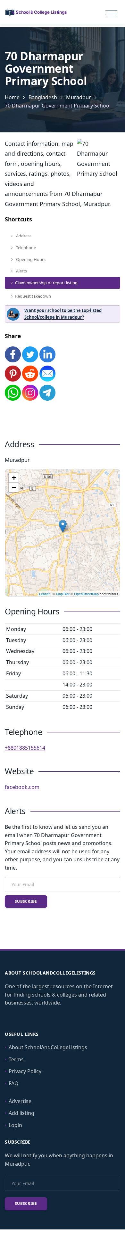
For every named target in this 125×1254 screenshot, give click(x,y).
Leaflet (44, 593)
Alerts (21, 271)
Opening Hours (30, 259)
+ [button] (14, 478)
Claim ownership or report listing (46, 283)
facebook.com (22, 786)
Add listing (21, 1113)
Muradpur (78, 97)
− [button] (14, 487)
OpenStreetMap (86, 593)
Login (15, 1125)
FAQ (14, 1083)
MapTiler (63, 593)
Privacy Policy (25, 1071)
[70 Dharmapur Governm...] (63, 526)
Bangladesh (43, 97)
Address (23, 236)
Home (12, 97)
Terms (16, 1059)
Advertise (20, 1101)
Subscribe (26, 901)
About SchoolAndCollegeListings (48, 1047)
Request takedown (33, 296)
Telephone (25, 247)
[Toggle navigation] (111, 14)
